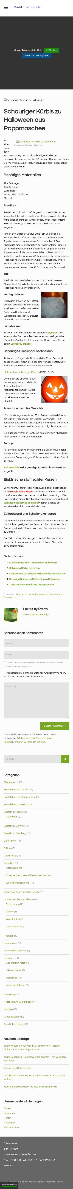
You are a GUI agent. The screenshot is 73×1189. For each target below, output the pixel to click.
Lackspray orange (21, 344)
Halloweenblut (12, 467)
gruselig (30, 594)
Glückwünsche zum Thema (19, 899)
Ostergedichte (14, 868)
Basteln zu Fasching (15, 833)
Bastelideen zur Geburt (16, 804)
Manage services (9, 1184)
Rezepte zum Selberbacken (19, 1002)
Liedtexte (9, 958)
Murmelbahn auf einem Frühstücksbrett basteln (30, 1087)
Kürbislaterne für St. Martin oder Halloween (33, 562)
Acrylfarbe (52, 332)
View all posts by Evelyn (36, 614)
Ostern (8, 1108)
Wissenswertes (12, 1017)
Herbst (7, 1118)
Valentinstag (13, 919)
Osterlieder (12, 978)
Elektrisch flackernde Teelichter (21, 503)
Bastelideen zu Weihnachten (20, 797)
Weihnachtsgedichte (17, 883)
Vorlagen (9, 1009)
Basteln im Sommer (15, 826)
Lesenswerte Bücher (15, 950)
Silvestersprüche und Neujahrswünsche (28, 875)
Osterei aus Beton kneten (18, 1068)
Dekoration (21, 594)
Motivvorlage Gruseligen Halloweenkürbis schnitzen (37, 573)
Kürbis (51, 594)
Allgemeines (10, 782)
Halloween (12, 817)
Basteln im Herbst (14, 812)
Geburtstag (10, 855)
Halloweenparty (41, 594)
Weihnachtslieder (16, 985)
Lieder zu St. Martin (16, 963)
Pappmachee (10, 597)
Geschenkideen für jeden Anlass (22, 892)
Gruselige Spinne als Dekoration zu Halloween (34, 579)
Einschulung (13, 904)
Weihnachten (13, 926)
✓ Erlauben (51, 50)
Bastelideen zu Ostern (16, 789)
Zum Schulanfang (13, 1024)
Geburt (10, 911)
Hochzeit (9, 936)
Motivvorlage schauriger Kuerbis (22, 372)
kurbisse (58, 594)
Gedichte (9, 863)
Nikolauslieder (14, 970)
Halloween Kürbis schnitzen (24, 568)
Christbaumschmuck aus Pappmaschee (31, 584)
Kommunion (10, 943)
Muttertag (9, 994)
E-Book (8, 848)
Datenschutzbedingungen (36, 55)
